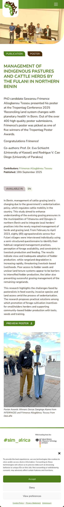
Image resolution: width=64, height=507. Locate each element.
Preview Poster (17, 323)
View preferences (32, 496)
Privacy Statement (33, 503)
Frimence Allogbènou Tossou (35, 168)
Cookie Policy (18, 503)
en (29, 188)
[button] (59, 453)
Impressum (46, 503)
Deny (32, 487)
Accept (32, 479)
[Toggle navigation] (56, 4)
